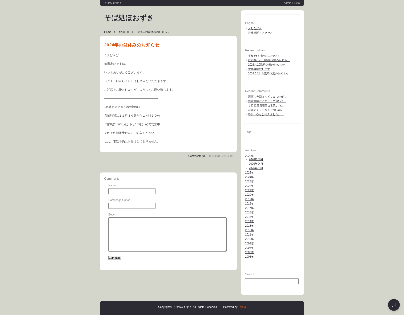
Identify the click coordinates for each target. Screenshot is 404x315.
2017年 (249, 208)
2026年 (249, 156)
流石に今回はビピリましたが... (267, 96)
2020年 (249, 194)
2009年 (249, 243)
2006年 (249, 256)
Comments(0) (196, 156)
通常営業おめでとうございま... (267, 101)
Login (297, 3)
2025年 (249, 172)
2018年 (249, 203)
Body (111, 214)
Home (107, 32)
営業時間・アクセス (260, 32)
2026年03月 (256, 168)
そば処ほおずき (129, 18)
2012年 (249, 230)
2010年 (249, 239)
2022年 (249, 185)
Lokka (242, 306)
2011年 (249, 234)
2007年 (249, 252)
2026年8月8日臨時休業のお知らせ (269, 60)
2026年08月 (256, 159)
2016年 (249, 212)
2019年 (249, 199)
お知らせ (123, 32)
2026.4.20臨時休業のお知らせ (266, 64)
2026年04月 (256, 163)
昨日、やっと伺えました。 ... (266, 114)
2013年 (249, 225)
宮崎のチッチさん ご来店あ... (266, 110)
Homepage (114, 200)
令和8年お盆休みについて (264, 55)
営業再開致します (259, 69)
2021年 (249, 190)
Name (112, 185)
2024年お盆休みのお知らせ (132, 44)
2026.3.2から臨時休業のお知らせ (268, 73)
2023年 (249, 181)
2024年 (249, 177)
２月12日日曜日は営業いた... (266, 105)
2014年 (249, 221)
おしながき (255, 28)
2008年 (249, 247)
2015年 (249, 216)
